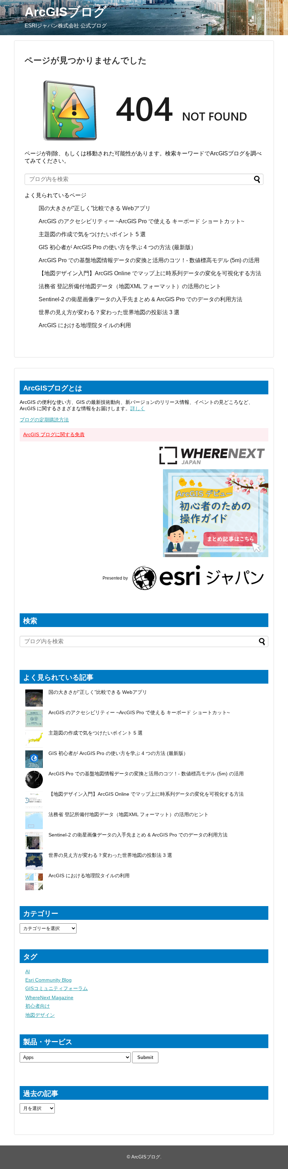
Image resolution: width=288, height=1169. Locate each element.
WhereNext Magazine (49, 997)
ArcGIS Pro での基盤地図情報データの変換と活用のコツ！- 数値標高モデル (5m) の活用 (149, 260)
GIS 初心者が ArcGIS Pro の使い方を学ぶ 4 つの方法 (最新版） (117, 247)
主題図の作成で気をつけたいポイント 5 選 (92, 234)
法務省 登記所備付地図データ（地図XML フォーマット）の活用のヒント (130, 286)
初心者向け (37, 1006)
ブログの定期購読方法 (44, 419)
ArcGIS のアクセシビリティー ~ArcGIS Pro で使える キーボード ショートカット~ (141, 221)
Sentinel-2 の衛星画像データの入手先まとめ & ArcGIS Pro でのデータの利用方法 (140, 299)
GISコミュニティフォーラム (56, 988)
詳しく (137, 408)
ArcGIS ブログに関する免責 (54, 434)
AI (27, 971)
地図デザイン (40, 1015)
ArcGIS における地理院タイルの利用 (85, 325)
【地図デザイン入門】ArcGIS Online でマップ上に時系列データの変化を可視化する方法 (150, 273)
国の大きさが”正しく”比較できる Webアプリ (95, 208)
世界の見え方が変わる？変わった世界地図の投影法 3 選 (109, 312)
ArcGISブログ (65, 12)
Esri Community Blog (48, 980)
